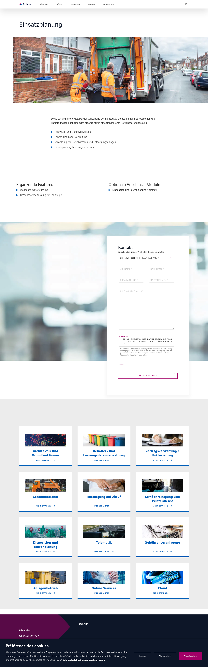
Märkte (60, 4)
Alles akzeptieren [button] (190, 656)
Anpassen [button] (142, 656)
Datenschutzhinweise (138, 348)
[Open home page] (25, 4)
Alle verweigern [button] (165, 656)
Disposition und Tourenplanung (129, 190)
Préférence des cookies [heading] (27, 646)
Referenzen (75, 4)
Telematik (153, 190)
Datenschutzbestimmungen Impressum (84, 660)
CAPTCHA (121, 365)
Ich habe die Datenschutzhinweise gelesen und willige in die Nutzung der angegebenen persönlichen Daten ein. (148, 341)
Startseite (84, 624)
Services (91, 4)
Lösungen (44, 4)
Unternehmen (108, 4)
